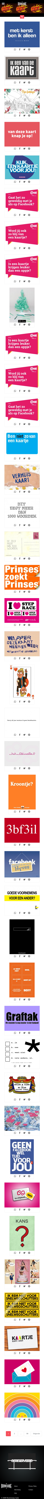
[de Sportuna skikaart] (22, 1118)
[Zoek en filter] (22, 17)
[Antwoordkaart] (22, 1051)
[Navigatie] (3, 3)
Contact (31, 1489)
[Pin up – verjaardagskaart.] (22, 1271)
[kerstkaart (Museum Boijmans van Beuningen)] (22, 305)
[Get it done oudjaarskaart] (22, 898)
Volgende (36, 1434)
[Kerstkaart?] (22, 720)
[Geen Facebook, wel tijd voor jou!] (22, 1156)
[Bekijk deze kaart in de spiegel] (22, 830)
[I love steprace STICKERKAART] (22, 610)
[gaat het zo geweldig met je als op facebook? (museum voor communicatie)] (22, 200)
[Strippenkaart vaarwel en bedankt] (22, 1084)
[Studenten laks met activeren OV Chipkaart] (22, 753)
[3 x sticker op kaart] (22, 1305)
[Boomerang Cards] (22, 4)
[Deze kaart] (22, 134)
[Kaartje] (22, 1338)
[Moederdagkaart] (22, 1018)
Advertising (17, 1489)
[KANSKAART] (22, 1233)
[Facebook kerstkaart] (22, 34)
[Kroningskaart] (22, 792)
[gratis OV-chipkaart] (22, 1195)
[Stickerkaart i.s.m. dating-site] (22, 577)
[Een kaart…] (22, 510)
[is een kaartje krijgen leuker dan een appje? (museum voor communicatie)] (22, 267)
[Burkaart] (22, 936)
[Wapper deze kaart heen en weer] (22, 643)
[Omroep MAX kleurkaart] (22, 101)
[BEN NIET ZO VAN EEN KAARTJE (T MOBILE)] (22, 443)
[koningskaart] (22, 682)
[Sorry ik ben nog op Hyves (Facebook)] (22, 864)
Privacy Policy (33, 1486)
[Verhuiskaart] (22, 477)
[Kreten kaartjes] (22, 980)
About (15, 1486)
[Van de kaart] (22, 68)
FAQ (15, 1493)
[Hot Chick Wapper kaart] (22, 1405)
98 (28, 1434)
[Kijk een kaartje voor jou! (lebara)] (22, 167)
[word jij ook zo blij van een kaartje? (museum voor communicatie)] (22, 233)
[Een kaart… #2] (22, 544)
